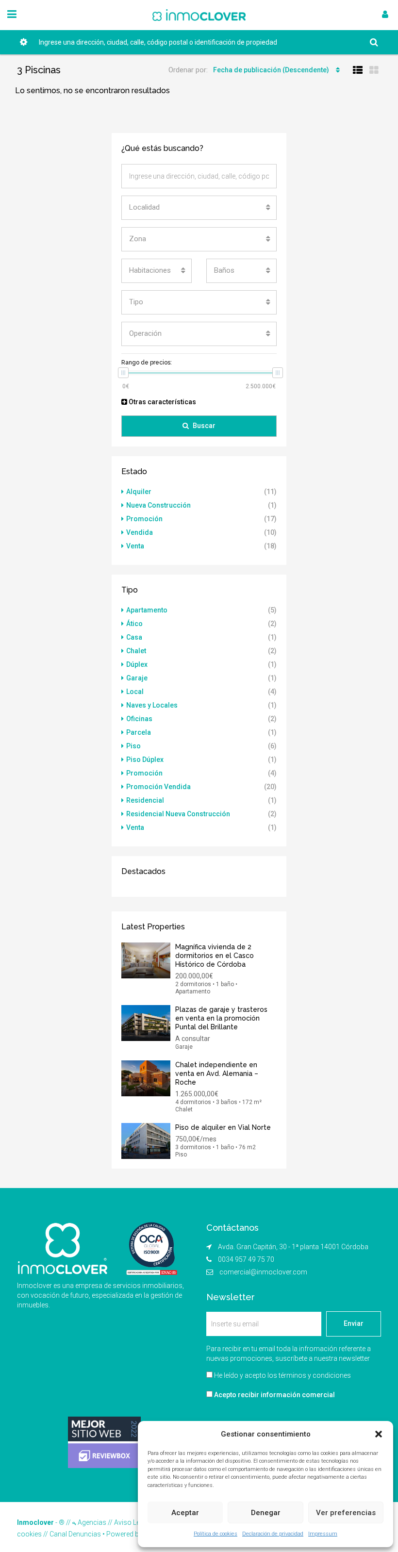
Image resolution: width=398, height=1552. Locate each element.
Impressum (322, 1534)
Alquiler (138, 491)
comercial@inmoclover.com (263, 1272)
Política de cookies (215, 1534)
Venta (135, 546)
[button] (378, 1434)
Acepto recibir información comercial (274, 1395)
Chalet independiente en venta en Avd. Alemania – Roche (216, 1073)
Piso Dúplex (145, 759)
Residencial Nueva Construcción (178, 814)
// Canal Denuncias (71, 1534)
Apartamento (146, 610)
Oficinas (139, 719)
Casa (134, 637)
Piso (133, 746)
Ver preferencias (346, 1512)
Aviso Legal (131, 1522)
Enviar (354, 1323)
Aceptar (185, 1512)
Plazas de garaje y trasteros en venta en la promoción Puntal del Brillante (221, 1018)
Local (135, 691)
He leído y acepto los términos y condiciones (282, 1375)
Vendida (139, 532)
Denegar (266, 1512)
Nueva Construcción (158, 505)
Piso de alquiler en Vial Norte (223, 1127)
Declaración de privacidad (272, 1534)
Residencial (145, 800)
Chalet (136, 651)
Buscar (204, 425)
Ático (134, 623)
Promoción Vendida (158, 787)
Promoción (144, 519)
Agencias (91, 1522)
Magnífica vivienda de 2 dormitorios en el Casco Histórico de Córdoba (214, 955)
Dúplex (137, 664)
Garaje (137, 678)
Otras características (161, 402)
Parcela (138, 732)
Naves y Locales (152, 705)
